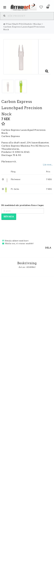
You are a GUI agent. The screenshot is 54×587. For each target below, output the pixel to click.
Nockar (37, 24)
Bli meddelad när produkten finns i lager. (22, 205)
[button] (41, 7)
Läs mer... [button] (48, 164)
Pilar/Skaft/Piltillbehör (19, 24)
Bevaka (9, 216)
